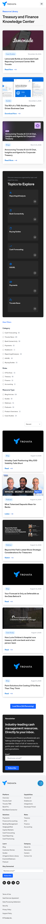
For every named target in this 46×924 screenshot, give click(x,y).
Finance (27, 824)
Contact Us (28, 856)
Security (5, 906)
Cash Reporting (8, 836)
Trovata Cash (7, 801)
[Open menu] (41, 4)
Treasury (27, 818)
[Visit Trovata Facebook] (8, 882)
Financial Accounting (10, 821)
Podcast (5, 862)
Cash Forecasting (9, 833)
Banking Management (10, 824)
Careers (26, 853)
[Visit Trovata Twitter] (13, 882)
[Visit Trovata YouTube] (17, 882)
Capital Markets (8, 830)
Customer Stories (9, 850)
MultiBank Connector (10, 810)
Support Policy (7, 913)
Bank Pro (6, 807)
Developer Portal (30, 807)
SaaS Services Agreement (11, 898)
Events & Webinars (9, 859)
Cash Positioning (8, 839)
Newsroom (27, 850)
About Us (27, 847)
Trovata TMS (7, 804)
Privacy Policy (7, 909)
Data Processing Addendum (11, 902)
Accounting (28, 827)
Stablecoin (28, 801)
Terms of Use (7, 894)
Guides (5, 853)
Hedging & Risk (8, 827)
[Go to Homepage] (9, 783)
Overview (6, 798)
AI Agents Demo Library (11, 856)
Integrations (28, 804)
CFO (25, 821)
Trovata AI (27, 798)
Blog (4, 847)
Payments (6, 818)
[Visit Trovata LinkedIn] (4, 882)
